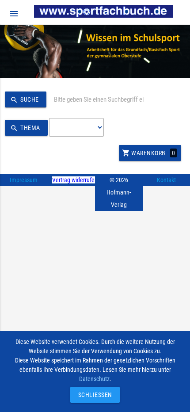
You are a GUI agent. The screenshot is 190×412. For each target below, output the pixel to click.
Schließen (92, 394)
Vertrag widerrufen (75, 179)
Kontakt (166, 179)
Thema (25, 128)
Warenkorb (148, 153)
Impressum (24, 179)
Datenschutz (94, 378)
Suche (24, 100)
